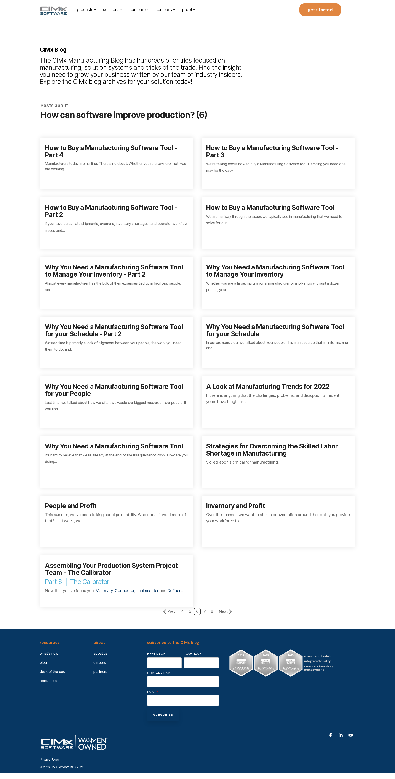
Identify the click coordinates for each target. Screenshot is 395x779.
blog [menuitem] (43, 662)
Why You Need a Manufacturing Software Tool (114, 446)
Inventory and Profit (235, 506)
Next (223, 611)
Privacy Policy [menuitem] (49, 759)
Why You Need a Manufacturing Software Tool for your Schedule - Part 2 (114, 330)
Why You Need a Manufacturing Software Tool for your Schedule (275, 330)
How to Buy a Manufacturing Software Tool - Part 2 (111, 211)
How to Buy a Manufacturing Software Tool (270, 207)
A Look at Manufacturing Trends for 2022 (268, 386)
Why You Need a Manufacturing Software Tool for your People (114, 390)
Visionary (104, 590)
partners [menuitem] (100, 671)
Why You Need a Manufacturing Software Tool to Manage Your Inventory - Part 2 (114, 270)
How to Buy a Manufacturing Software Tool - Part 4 (111, 151)
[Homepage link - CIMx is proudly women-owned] (74, 752)
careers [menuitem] (99, 662)
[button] (352, 10)
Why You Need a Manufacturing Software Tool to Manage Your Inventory (275, 270)
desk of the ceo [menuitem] (52, 671)
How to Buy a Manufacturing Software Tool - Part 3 (272, 151)
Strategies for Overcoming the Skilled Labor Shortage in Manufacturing (272, 449)
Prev (171, 611)
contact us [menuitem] (48, 680)
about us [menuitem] (100, 653)
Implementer (147, 590)
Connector (124, 590)
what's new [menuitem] (49, 653)
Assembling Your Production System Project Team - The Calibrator (111, 569)
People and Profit (71, 506)
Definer (173, 590)
